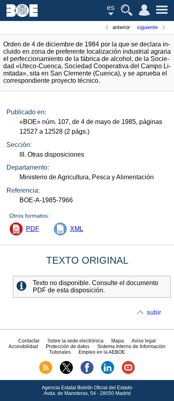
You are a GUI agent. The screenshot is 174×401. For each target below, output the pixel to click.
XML (76, 228)
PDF (32, 228)
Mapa (117, 341)
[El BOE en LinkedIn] (107, 372)
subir (154, 312)
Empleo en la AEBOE (102, 352)
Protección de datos (67, 346)
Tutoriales (60, 352)
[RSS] (45, 372)
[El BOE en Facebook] (87, 372)
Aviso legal (144, 341)
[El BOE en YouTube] (128, 372)
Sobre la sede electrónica (75, 341)
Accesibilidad (23, 346)
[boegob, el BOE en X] (66, 372)
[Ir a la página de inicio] (22, 14)
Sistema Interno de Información (131, 346)
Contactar (29, 341)
